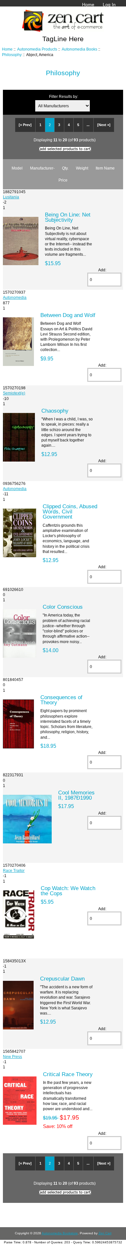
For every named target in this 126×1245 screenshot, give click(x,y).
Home (88, 4)
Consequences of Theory (61, 700)
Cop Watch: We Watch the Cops (68, 891)
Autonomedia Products (37, 49)
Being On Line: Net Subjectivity (67, 217)
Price (63, 180)
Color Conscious (63, 607)
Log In (109, 4)
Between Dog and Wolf (67, 315)
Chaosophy (54, 410)
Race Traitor (14, 870)
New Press (12, 1056)
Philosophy (12, 55)
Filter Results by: (63, 96)
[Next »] (103, 125)
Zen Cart (105, 1233)
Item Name (105, 168)
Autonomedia (14, 297)
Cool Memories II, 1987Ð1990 (76, 795)
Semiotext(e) (14, 393)
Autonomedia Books (79, 49)
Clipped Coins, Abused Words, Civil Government (70, 511)
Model (17, 168)
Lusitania (11, 197)
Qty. (65, 168)
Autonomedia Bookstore (60, 1233)
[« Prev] (25, 125)
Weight (82, 168)
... (88, 125)
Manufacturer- (42, 168)
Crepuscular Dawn (62, 978)
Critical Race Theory (68, 1074)
